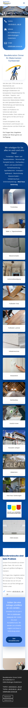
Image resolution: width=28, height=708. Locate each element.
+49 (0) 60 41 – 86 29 (14, 24)
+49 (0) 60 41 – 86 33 (14, 689)
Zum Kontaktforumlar (14, 639)
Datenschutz (8, 700)
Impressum (7, 696)
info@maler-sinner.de (10, 692)
